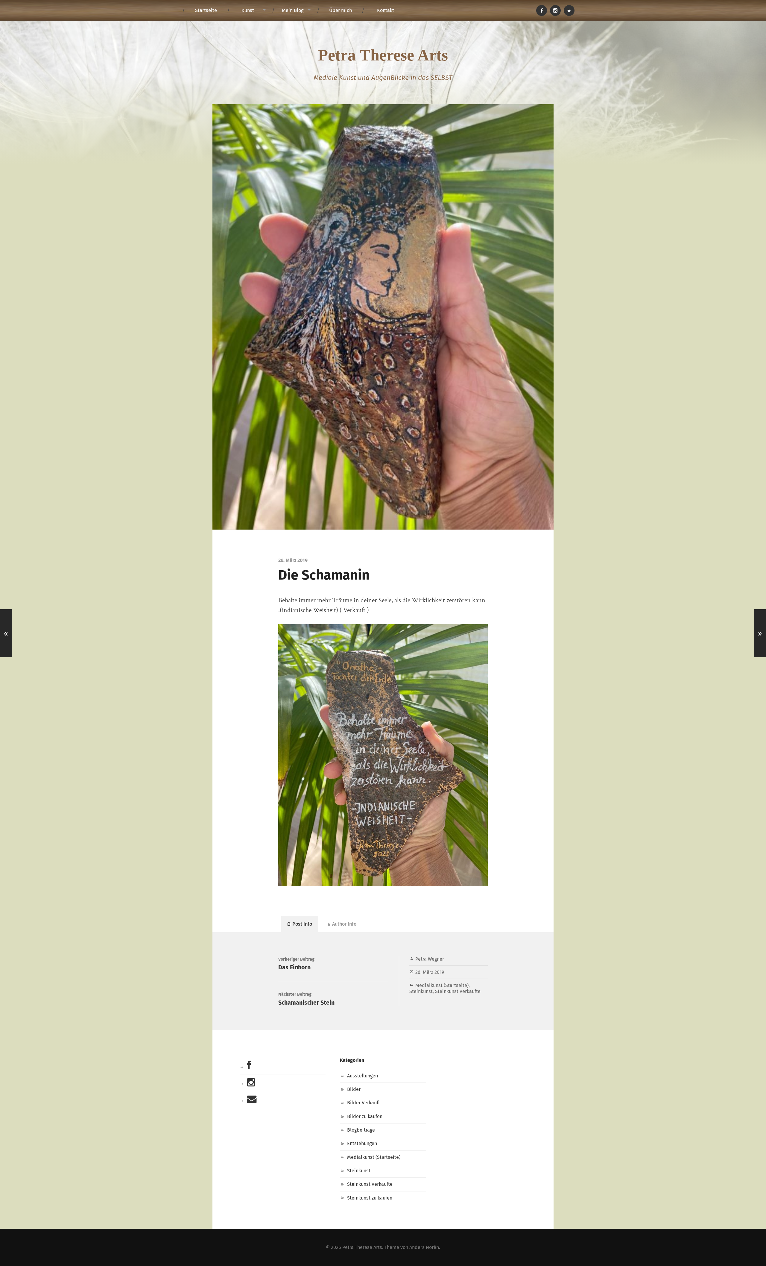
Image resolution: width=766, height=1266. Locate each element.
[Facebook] (541, 10)
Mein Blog (292, 10)
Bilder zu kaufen (364, 1116)
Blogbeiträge (361, 1130)
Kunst (247, 10)
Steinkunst (421, 991)
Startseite (206, 10)
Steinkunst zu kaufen (369, 1198)
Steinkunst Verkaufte (458, 991)
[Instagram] (555, 10)
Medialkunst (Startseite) (442, 985)
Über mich (340, 10)
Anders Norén (424, 1247)
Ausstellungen (362, 1076)
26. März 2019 (429, 972)
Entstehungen (362, 1143)
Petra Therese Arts (383, 55)
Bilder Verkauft (363, 1103)
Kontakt (385, 10)
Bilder (354, 1089)
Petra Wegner (429, 959)
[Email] (569, 10)
